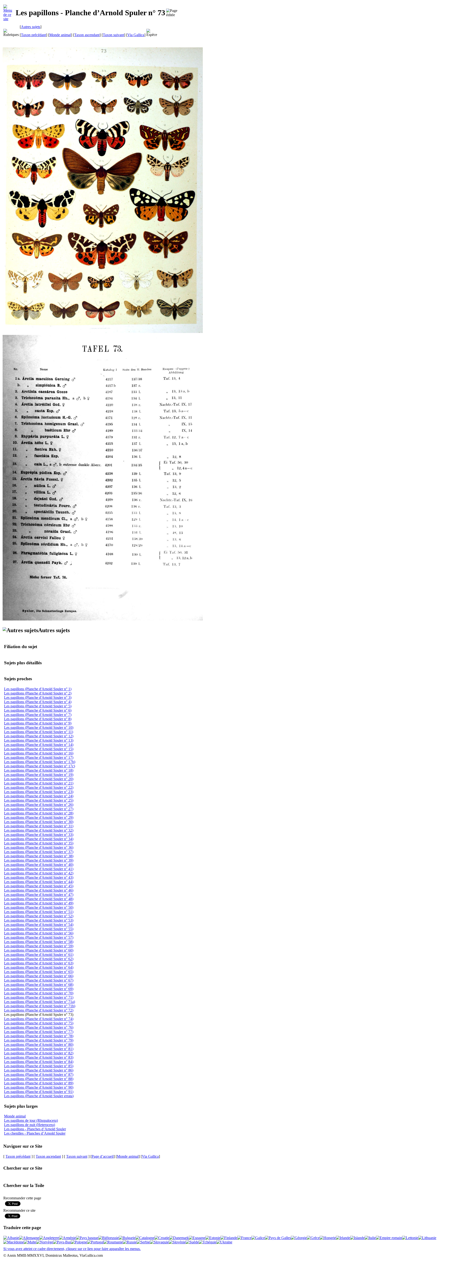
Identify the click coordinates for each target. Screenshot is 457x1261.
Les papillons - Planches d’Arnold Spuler (35, 1129)
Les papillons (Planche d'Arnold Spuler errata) (39, 1096)
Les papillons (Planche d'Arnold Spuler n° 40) (38, 865)
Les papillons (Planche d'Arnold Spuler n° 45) (38, 886)
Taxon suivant (113, 35)
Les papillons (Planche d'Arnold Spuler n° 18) (38, 770)
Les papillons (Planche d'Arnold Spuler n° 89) (38, 1083)
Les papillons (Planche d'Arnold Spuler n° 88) (38, 1079)
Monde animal (60, 35)
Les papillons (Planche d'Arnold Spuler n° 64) (38, 967)
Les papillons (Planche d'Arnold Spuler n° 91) (38, 1092)
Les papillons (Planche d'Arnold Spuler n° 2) (37, 693)
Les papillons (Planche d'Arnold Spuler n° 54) (38, 925)
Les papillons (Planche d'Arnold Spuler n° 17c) (39, 766)
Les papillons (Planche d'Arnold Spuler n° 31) (38, 826)
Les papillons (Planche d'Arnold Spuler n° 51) (38, 912)
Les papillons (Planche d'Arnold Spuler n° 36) (38, 847)
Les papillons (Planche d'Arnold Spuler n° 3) (37, 697)
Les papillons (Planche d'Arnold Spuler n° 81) (38, 1049)
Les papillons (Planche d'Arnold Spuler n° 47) (38, 895)
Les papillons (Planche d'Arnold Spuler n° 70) (38, 993)
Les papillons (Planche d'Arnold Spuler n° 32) (38, 830)
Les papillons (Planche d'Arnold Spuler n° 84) (38, 1062)
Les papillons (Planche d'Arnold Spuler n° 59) (38, 946)
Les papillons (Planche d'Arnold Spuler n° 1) (37, 689)
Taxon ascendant (86, 35)
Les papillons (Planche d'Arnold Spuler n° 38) (38, 856)
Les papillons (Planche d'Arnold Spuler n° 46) (38, 890)
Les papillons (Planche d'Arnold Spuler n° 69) (38, 989)
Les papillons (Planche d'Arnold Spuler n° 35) (38, 843)
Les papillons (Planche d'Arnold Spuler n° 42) (38, 873)
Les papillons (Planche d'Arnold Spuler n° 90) (38, 1087)
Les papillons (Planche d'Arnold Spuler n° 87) (38, 1074)
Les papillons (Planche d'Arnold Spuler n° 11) (38, 732)
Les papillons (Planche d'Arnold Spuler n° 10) (38, 727)
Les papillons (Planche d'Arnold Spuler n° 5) (37, 706)
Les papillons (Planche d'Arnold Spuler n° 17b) (39, 762)
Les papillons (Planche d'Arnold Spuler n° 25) (38, 800)
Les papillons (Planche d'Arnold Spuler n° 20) (38, 779)
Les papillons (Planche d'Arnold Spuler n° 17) (38, 757)
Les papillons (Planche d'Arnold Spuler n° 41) (38, 869)
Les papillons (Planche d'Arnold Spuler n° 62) (38, 959)
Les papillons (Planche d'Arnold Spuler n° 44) (38, 882)
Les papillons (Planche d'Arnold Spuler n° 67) (38, 980)
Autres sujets (30, 27)
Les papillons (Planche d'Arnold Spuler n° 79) (38, 1040)
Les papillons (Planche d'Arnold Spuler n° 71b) (39, 1006)
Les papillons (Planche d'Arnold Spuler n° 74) (38, 1019)
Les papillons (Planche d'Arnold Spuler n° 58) (38, 942)
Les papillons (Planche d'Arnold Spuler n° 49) (38, 903)
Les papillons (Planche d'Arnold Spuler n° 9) (37, 723)
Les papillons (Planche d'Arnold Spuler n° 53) (38, 920)
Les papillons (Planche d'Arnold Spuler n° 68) (38, 985)
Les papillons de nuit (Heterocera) (29, 1125)
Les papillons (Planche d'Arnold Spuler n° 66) (38, 976)
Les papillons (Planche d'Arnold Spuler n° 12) (38, 736)
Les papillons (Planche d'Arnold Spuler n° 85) (38, 1066)
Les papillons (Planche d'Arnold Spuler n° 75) (38, 1023)
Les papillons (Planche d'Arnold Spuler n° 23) (38, 792)
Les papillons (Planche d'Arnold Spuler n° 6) (37, 710)
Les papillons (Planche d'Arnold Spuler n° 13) (38, 740)
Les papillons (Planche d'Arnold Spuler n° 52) (38, 916)
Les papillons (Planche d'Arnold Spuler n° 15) (38, 749)
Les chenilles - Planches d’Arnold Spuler (34, 1133)
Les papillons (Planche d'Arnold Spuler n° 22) (38, 787)
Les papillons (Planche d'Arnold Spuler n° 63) (38, 963)
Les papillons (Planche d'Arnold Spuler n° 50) (38, 907)
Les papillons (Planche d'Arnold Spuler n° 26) (38, 805)
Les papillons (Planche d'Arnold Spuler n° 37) (38, 852)
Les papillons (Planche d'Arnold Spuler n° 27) (38, 809)
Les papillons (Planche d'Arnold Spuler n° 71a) (39, 1002)
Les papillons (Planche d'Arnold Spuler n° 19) (38, 775)
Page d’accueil (103, 1156)
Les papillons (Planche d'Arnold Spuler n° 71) (38, 997)
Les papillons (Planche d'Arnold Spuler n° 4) (37, 702)
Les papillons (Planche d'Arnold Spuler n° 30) (38, 822)
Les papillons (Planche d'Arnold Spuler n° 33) (38, 835)
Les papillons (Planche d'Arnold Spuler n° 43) (38, 877)
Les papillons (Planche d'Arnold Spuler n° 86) (38, 1070)
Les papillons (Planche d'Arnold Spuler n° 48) (38, 899)
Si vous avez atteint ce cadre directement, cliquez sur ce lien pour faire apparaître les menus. (72, 1249)
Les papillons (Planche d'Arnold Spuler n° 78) (38, 1036)
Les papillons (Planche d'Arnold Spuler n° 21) (38, 783)
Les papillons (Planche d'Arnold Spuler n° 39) (38, 860)
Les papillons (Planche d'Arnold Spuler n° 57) (38, 937)
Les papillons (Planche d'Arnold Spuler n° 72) (38, 1010)
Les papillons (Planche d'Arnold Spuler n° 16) (38, 753)
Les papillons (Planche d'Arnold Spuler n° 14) (38, 745)
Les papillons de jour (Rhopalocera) (31, 1120)
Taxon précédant (33, 35)
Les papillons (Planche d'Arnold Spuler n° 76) (38, 1027)
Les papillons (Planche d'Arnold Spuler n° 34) (38, 839)
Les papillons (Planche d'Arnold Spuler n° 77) (38, 1032)
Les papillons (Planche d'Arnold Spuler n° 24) (38, 796)
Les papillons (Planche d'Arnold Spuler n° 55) (38, 929)
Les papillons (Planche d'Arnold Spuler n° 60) (38, 950)
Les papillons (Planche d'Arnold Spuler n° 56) (38, 933)
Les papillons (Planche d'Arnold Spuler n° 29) (38, 817)
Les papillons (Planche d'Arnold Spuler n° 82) (38, 1053)
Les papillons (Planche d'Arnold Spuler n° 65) (38, 972)
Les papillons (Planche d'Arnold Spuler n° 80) (38, 1045)
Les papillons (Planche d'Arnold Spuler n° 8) (37, 719)
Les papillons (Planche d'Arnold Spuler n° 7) (37, 715)
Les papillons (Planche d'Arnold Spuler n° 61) (38, 955)
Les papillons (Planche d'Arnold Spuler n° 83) (38, 1057)
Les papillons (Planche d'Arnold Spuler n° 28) (38, 813)
